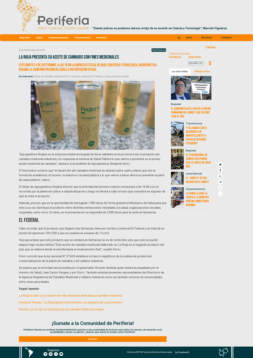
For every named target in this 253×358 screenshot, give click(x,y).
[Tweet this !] (220, 164)
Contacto (226, 37)
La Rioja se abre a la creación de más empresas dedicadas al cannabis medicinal (70, 295)
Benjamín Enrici (62, 76)
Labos (39, 37)
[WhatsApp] (220, 176)
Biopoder (25, 37)
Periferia (101, 37)
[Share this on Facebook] (220, 170)
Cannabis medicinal (81, 76)
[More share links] (220, 193)
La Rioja (107, 76)
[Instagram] (56, 354)
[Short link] (220, 187)
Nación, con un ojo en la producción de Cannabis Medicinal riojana (61, 309)
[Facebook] (51, 354)
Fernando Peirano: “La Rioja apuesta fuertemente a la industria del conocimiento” (71, 302)
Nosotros (206, 37)
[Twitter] (45, 354)
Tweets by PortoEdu (179, 53)
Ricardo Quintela (120, 76)
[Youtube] (61, 354)
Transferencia (82, 37)
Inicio (189, 37)
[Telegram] (220, 182)
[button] (233, 28)
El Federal (97, 76)
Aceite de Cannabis (44, 76)
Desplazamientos (59, 37)
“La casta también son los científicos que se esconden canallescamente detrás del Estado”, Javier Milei (165, 28)
